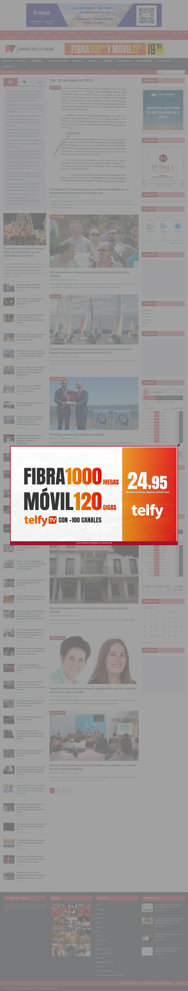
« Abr (144, 642)
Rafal (82, 33)
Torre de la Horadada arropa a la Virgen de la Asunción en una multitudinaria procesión (23, 252)
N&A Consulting (51, 988)
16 (169, 626)
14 (157, 626)
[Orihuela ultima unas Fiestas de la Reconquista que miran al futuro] (8, 843)
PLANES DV (8, 66)
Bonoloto (146, 310)
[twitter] (185, 32)
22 (163, 631)
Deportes (78, 60)
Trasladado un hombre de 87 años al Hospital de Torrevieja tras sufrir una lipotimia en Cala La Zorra (23, 165)
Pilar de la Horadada (11, 38)
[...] (21, 276)
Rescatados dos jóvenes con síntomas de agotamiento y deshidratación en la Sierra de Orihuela (24, 176)
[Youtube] (180, 32)
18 (181, 626)
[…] (73, 207)
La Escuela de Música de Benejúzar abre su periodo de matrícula (169, 906)
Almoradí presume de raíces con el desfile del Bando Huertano (30, 547)
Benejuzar (30, 38)
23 (169, 631)
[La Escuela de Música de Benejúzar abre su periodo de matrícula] (147, 908)
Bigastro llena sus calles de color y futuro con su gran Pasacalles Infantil (29, 388)
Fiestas (92, 60)
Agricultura (124, 60)
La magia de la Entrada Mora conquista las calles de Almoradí (30, 492)
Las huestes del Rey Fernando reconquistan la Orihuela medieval (30, 582)
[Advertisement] (163, 278)
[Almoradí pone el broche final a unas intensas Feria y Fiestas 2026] (8, 457)
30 (169, 636)
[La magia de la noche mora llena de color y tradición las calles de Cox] (8, 827)
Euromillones (147, 320)
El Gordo (145, 316)
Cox (119, 33)
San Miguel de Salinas (48, 38)
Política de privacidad (127, 983)
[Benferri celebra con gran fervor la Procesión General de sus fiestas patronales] (8, 337)
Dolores (93, 33)
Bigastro (47, 33)
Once (144, 326)
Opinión (108, 60)
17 (175, 626)
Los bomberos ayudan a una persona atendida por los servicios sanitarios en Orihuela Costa (24, 143)
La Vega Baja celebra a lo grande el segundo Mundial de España (30, 667)
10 (175, 622)
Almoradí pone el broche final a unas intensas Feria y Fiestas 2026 (31, 457)
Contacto (181, 983)
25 (181, 631)
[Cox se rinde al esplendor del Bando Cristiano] (8, 720)
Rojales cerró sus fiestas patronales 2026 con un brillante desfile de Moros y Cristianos (31, 875)
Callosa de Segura (134, 33)
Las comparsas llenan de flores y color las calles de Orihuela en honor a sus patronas (31, 651)
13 (151, 626)
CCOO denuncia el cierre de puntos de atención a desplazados (168, 949)
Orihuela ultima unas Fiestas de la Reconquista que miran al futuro (31, 842)
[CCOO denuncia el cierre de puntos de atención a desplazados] (147, 951)
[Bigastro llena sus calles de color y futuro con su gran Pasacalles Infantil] (8, 389)
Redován (71, 33)
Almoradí (34, 33)
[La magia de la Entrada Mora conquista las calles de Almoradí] (8, 493)
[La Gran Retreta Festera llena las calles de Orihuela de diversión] (8, 599)
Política (7, 60)
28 (157, 636)
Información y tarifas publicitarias (156, 983)
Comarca (66, 38)
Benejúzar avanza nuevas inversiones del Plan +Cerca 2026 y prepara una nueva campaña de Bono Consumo (23, 186)
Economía (37, 60)
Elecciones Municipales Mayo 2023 (111, 38)
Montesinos (108, 33)
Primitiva (145, 313)
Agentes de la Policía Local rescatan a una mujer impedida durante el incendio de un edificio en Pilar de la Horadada (24, 154)
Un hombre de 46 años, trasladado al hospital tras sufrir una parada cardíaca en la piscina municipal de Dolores (24, 132)
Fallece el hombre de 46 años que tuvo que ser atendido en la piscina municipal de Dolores (24, 108)
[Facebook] (174, 32)
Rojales (59, 33)
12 (145, 626)
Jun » (150, 642)
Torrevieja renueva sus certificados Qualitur (77, 434)
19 (145, 631)
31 (175, 636)
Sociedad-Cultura (57, 60)
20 (151, 631)
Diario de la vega (72, 197)
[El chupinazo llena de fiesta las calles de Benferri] (8, 406)
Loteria (145, 323)
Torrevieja (20, 33)
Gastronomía (144, 60)
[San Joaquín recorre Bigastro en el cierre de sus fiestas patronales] (8, 302)
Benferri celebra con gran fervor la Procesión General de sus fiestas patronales (31, 337)
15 (163, 626)
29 (163, 636)
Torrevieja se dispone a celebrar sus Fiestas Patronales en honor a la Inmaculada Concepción (169, 921)
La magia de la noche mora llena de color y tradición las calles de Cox (31, 826)
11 (181, 622)
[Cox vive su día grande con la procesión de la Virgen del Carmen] (8, 753)
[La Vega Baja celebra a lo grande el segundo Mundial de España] (8, 668)
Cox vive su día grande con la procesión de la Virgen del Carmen (30, 753)
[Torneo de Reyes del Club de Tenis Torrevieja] (147, 937)
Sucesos (21, 60)
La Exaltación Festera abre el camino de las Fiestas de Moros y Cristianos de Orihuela (31, 859)
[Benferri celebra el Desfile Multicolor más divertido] (8, 288)
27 (151, 636)
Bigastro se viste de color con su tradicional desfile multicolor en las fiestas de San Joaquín (31, 353)
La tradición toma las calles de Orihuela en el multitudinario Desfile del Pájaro (31, 703)
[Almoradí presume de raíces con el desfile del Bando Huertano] (8, 548)
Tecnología (163, 60)
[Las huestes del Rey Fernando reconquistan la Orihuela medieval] (8, 583)
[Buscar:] (171, 72)
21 (157, 631)
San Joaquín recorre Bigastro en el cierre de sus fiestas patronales (30, 301)
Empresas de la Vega (84, 38)
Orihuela (6, 33)
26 (145, 636)
